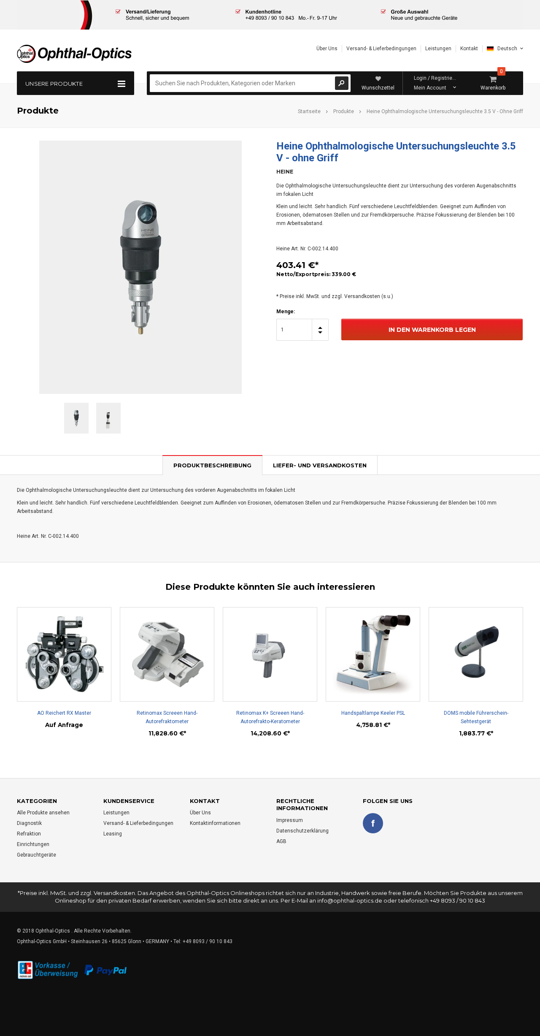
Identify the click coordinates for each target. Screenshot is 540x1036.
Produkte (343, 111)
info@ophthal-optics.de (349, 900)
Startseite (309, 111)
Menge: (285, 312)
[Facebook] (373, 823)
